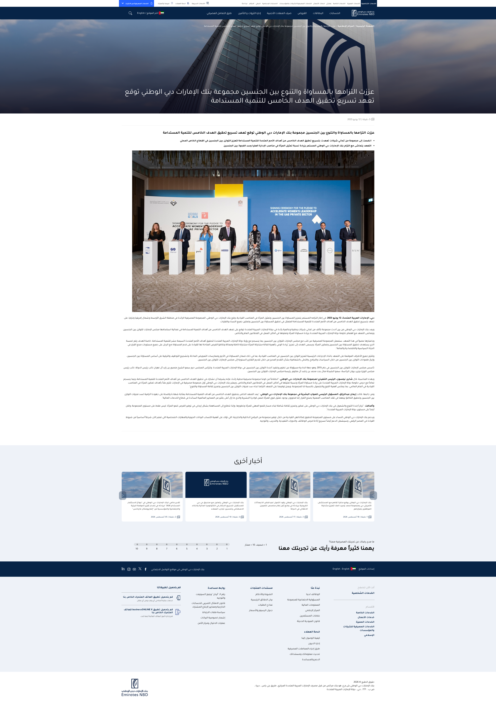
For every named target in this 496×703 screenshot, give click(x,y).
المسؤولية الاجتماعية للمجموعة (303, 599)
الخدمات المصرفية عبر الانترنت (137, 3)
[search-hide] (130, 13)
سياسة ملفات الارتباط (213, 612)
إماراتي (328, 3)
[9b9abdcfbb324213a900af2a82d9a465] (360, 13)
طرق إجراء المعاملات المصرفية (304, 648)
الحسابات (334, 13)
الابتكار (251, 3)
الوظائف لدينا (313, 594)
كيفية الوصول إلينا (310, 637)
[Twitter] (140, 569)
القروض (302, 13)
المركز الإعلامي (312, 610)
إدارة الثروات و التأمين (249, 13)
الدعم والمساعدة (311, 659)
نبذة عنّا (245, 3)
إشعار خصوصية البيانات (213, 617)
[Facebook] (145, 569)
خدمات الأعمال (319, 3)
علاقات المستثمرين (310, 615)
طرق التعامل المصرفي (219, 13)
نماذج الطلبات (265, 604)
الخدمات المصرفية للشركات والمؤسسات (295, 3)
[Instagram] (128, 569)
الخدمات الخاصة (339, 3)
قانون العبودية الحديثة (308, 621)
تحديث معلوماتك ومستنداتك (305, 653)
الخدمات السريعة (198, 3)
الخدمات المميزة (353, 3)
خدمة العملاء (181, 3)
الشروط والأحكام (264, 594)
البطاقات (318, 13)
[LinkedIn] (123, 569)
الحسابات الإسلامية (270, 3)
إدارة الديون (314, 643)
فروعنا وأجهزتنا (163, 3)
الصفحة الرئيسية (365, 25)
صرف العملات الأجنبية (279, 13)
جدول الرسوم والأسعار (261, 610)
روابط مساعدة (216, 587)
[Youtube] (134, 569)
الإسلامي (369, 634)
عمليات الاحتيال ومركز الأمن (211, 622)
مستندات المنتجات (261, 587)
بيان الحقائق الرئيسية (262, 599)
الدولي (258, 3)
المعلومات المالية (311, 604)
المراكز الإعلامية (346, 25)
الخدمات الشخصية (369, 3)
